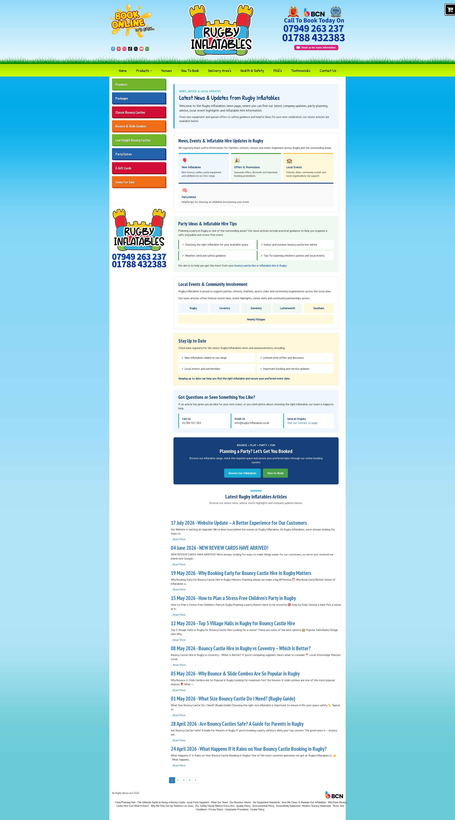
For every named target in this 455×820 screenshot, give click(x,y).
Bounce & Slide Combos (131, 126)
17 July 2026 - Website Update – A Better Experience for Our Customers (239, 522)
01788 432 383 (191, 423)
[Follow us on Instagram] (124, 48)
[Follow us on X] (136, 48)
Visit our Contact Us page (302, 423)
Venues (166, 70)
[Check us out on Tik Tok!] (130, 48)
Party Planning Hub (125, 802)
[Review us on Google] (119, 48)
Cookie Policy (257, 809)
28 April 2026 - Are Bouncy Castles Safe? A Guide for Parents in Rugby (237, 723)
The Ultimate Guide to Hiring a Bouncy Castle (161, 802)
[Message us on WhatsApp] (147, 48)
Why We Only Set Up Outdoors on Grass (172, 805)
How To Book (190, 70)
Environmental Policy (263, 805)
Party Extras (124, 154)
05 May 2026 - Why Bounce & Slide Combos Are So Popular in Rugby (235, 673)
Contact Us (328, 70)
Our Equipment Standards (266, 802)
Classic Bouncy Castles (130, 112)
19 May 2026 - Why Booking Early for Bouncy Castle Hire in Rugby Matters (241, 572)
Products (143, 70)
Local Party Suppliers (198, 802)
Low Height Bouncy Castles (133, 140)
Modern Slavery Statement (316, 805)
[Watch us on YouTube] (141, 48)
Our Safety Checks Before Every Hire (215, 805)
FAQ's (278, 70)
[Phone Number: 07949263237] (313, 29)
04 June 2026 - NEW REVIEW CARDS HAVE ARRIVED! (219, 547)
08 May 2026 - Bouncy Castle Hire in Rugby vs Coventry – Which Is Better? (241, 648)
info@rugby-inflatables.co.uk (252, 423)
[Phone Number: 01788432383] (313, 37)
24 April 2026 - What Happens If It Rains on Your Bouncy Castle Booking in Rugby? (249, 748)
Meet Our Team (219, 802)
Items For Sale (125, 182)
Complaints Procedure (236, 809)
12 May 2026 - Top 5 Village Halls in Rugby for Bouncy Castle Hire (233, 623)
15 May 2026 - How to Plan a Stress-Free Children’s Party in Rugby (233, 597)
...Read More (178, 539)
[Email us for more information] (316, 47)
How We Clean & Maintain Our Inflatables (304, 802)
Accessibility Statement (288, 805)
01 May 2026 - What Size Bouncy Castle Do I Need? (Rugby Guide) (233, 698)
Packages (122, 98)
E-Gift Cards (123, 168)
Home (123, 70)
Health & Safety (252, 70)
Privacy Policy (216, 809)
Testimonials (300, 70)
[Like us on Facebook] (113, 48)
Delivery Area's (219, 70)
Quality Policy (243, 805)
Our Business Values (240, 802)
